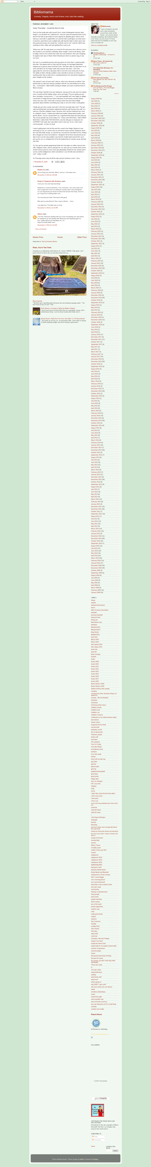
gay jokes (94, 761)
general (93, 764)
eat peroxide (95, 727)
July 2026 (94, 101)
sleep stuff (94, 933)
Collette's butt (95, 710)
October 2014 (95, 423)
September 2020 (96, 273)
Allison (39, 214)
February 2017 (96, 354)
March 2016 (95, 381)
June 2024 (94, 162)
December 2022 (96, 206)
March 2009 (95, 587)
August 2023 (95, 187)
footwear (94, 751)
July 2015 (94, 401)
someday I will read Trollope (100, 938)
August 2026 (95, 98)
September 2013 (96, 455)
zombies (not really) (97, 1009)
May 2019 (94, 307)
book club (94, 649)
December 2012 (96, 477)
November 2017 (96, 339)
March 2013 (95, 469)
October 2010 (95, 541)
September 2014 (96, 425)
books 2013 (95, 671)
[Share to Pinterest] (64, 162)
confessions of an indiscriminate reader (104, 717)
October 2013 (95, 452)
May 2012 (94, 494)
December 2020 (96, 265)
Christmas (94, 702)
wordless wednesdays (98, 992)
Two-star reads (96, 970)
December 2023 (96, 177)
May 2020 (94, 283)
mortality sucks (96, 847)
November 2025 (96, 120)
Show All (116, 93)
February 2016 (96, 383)
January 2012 (95, 504)
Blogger (95, 1159)
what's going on (96, 982)
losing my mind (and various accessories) (104, 831)
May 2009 (94, 583)
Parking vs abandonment (99, 892)
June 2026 (94, 103)
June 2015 (94, 403)
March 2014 (95, 440)
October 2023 (95, 182)
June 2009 (94, 580)
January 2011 (95, 533)
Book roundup (95, 654)
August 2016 (95, 369)
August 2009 (95, 575)
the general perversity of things (101, 956)
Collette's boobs (96, 707)
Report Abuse (96, 1014)
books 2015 (95, 676)
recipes (93, 916)
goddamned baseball (98, 771)
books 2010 (95, 664)
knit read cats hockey (100, 78)
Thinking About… (99, 53)
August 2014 (95, 428)
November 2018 (96, 319)
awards (93, 602)
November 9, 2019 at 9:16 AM (47, 225)
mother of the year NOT (99, 850)
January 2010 (95, 563)
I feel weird (94, 798)
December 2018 (96, 317)
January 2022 (95, 234)
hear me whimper (97, 781)
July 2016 (94, 371)
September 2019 (96, 302)
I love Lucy (94, 801)
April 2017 (94, 349)
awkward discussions (98, 605)
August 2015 (95, 398)
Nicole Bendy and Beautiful (100, 872)
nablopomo (94, 855)
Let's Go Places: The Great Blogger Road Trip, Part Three (103, 88)
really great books (97, 914)
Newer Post (38, 237)
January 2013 (95, 474)
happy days (95, 779)
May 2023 (94, 194)
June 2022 (94, 221)
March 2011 (95, 528)
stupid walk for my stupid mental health (103, 946)
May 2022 (94, 224)
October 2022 (95, 211)
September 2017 (96, 344)
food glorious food (97, 749)
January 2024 (95, 175)
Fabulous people (96, 734)
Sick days (94, 931)
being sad (94, 620)
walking (93, 974)
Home (60, 237)
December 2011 (96, 506)
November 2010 (96, 538)
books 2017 (95, 679)
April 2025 (94, 138)
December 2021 (96, 236)
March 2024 (95, 170)
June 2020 (94, 280)
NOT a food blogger (97, 877)
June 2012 (94, 492)
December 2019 (96, 295)
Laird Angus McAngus (98, 817)
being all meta (95, 617)
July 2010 (94, 548)
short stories (95, 928)
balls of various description (99, 610)
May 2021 (94, 253)
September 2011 (96, 514)
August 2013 (95, 457)
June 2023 (94, 192)
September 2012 (96, 484)
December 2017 (96, 337)
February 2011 (96, 531)
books (93, 659)
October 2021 (95, 241)
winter (93, 989)
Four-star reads (96, 754)
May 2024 (94, 165)
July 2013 (94, 460)
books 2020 (95, 681)
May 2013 (94, 465)
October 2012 (95, 482)
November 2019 (96, 297)
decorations (95, 720)
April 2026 (94, 108)
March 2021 (95, 258)
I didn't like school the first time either (103, 793)
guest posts (95, 776)
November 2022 (96, 209)
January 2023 (95, 204)
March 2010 (95, 558)
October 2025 (95, 123)
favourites (94, 739)
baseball (94, 612)
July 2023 (94, 189)
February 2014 (96, 442)
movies (93, 852)
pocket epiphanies (97, 906)
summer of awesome (98, 948)
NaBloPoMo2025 (96, 865)
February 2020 (96, 290)
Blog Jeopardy (37, 301)
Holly (92, 788)
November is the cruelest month (101, 884)
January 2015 (95, 415)
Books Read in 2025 (97, 684)
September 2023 (96, 184)
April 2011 (94, 526)
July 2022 (94, 219)
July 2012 (94, 489)
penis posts (95, 897)
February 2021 (96, 261)
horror (93, 791)
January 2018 (95, 334)
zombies (94, 1006)
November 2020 (96, 268)
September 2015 (96, 396)
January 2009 (95, 592)
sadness (94, 919)
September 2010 (96, 543)
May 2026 (94, 106)
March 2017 (95, 352)
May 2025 (94, 135)
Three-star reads (96, 965)
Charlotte (94, 700)
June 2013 (94, 462)
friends (93, 756)
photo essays (95, 901)
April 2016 (94, 379)
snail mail (94, 936)
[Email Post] (52, 161)
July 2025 (94, 130)
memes (93, 843)
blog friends (95, 632)
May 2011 (94, 523)
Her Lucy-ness (96, 783)
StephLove (41, 170)
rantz (92, 911)
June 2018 (94, 327)
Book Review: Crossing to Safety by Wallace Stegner (58, 308)
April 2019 (94, 310)
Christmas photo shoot (98, 705)
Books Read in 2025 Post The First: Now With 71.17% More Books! (63, 318)
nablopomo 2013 (96, 857)
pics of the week (96, 904)
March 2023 (95, 199)
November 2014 (96, 420)
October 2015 (95, 393)
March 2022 (95, 229)
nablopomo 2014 (96, 860)
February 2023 (96, 202)
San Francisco (95, 921)
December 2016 (96, 359)
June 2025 (94, 133)
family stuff (94, 737)
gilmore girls (95, 766)
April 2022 (94, 226)
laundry (93, 822)
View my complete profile (99, 45)
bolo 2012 (94, 637)
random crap (95, 909)
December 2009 (96, 565)
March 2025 (95, 140)
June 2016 (94, 374)
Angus (93, 600)
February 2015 (96, 413)
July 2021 (94, 248)
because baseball (97, 615)
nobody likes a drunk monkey (100, 874)
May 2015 (94, 406)
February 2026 (96, 113)
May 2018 (94, 329)
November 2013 (96, 450)
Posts (95, 1136)
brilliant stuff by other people (100, 688)
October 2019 (95, 300)
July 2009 (94, 578)
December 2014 (96, 418)
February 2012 (96, 501)
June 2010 (94, 551)
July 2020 (94, 278)
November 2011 (96, 509)
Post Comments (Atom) (49, 241)
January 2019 (95, 315)
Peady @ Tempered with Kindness (49, 181)
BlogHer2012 (95, 634)
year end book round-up (99, 1001)
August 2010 (95, 546)
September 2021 (96, 243)
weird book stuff (96, 977)
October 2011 (95, 511)
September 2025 (96, 125)
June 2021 (94, 251)
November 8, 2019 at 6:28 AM (47, 175)
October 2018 (95, 322)
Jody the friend (96, 810)
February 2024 (96, 172)
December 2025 (96, 118)
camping (94, 691)
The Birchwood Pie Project (102, 86)
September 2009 (96, 573)
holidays (93, 786)
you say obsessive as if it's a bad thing (103, 1004)
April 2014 (94, 437)
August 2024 (95, 157)
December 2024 (96, 148)
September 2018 (96, 324)
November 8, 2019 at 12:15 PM (47, 208)
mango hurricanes (97, 838)
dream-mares (95, 722)
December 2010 (96, 536)
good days (94, 774)
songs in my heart (97, 941)
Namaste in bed (96, 867)
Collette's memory (97, 715)
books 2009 (95, 661)
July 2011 (94, 519)
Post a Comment (40, 229)
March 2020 (95, 288)
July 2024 (94, 160)
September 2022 (96, 214)
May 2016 (94, 376)
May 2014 (94, 435)
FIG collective (95, 742)
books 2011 (95, 666)
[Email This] (56, 162)
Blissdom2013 (95, 627)
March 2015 (95, 410)
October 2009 (95, 570)
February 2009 (96, 590)
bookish (93, 656)
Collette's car (95, 712)
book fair (94, 652)
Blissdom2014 (95, 629)
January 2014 (95, 445)
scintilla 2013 (95, 926)
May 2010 (94, 553)
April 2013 (94, 467)
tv (91, 967)
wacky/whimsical (96, 972)
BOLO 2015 (95, 639)
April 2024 (94, 167)
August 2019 (95, 305)
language (94, 820)
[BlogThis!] (58, 162)
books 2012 (95, 669)
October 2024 (95, 152)
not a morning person (98, 879)
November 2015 (96, 391)
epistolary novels (96, 729)
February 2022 (96, 231)
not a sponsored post (98, 882)
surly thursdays (96, 951)
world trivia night (96, 997)
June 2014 (94, 433)
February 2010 (96, 560)
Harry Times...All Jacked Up (102, 61)
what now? (94, 979)
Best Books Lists (96, 622)
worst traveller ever (97, 999)
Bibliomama (43, 12)
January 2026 (95, 116)
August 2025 (95, 128)
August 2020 (95, 275)
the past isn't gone (97, 958)
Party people (95, 894)
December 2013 (96, 447)
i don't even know (96, 796)
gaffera (82, 1159)
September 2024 (96, 155)
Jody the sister (96, 812)
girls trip (93, 769)
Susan (93, 953)
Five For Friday (96, 744)
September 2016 (96, 366)
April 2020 (94, 285)
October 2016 (95, 364)
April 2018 (94, 332)
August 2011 (95, 516)
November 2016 (96, 361)
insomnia (94, 807)
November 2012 (96, 479)
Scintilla (93, 924)
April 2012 (94, 496)
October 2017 (95, 342)
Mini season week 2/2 (99, 63)
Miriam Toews (95, 845)
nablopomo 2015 (96, 862)
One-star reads (96, 887)
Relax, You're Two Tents (42, 247)
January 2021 (95, 263)
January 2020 (95, 292)
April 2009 (94, 585)
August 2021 (95, 246)
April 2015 (94, 408)
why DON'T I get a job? (98, 984)
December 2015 (96, 388)
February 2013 (96, 472)
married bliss (95, 840)
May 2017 (94, 347)
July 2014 (94, 430)
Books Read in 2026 (97, 686)
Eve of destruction (97, 732)
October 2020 (95, 270)
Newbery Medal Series (98, 870)
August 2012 (95, 487)
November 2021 (96, 238)
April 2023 (94, 197)
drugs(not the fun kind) (98, 724)
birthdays (94, 624)
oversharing (95, 889)
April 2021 (94, 256)
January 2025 (95, 145)
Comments (97, 1140)
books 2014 (95, 674)
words (93, 994)
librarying (94, 824)
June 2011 (94, 521)
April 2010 (94, 555)
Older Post (81, 237)
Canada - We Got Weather (99, 697)
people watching (96, 899)
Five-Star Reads (96, 747)
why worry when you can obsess (101, 987)
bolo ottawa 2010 (96, 644)
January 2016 (95, 386)
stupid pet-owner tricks (98, 943)
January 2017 (95, 356)
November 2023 (96, 179)
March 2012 (95, 499)
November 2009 (96, 568)
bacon (93, 607)
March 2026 (95, 111)
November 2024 (96, 150)
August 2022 (95, 216)
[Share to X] (60, 162)
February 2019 (96, 312)
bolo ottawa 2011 (96, 647)
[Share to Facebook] (62, 162)
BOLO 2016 (95, 642)
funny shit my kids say (98, 759)
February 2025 (96, 143)
